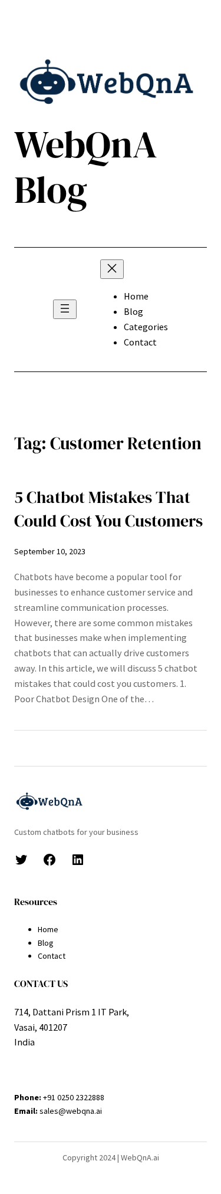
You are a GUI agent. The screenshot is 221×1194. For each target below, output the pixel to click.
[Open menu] (65, 309)
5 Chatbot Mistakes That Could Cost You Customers (108, 509)
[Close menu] (112, 269)
